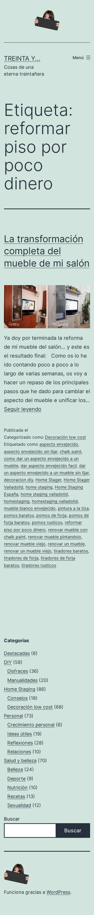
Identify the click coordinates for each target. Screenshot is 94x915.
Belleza (15, 769)
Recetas (16, 796)
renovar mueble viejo (24, 543)
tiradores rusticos (38, 565)
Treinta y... (22, 58)
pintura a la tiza (73, 508)
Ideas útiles (19, 734)
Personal (13, 716)
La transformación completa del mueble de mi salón (47, 251)
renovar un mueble (66, 543)
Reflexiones (20, 742)
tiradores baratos (71, 550)
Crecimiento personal (31, 724)
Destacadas (17, 653)
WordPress (58, 892)
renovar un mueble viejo (27, 550)
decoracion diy (18, 479)
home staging (39, 487)
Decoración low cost (65, 437)
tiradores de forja (21, 558)
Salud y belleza (20, 760)
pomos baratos (19, 515)
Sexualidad (19, 805)
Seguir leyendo (22, 409)
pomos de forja (51, 515)
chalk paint (70, 451)
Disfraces (17, 671)
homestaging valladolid (55, 501)
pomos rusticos (47, 522)
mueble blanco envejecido (30, 508)
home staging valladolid (44, 494)
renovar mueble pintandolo (54, 536)
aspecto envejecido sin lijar (30, 451)
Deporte (16, 778)
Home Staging (19, 689)
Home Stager (48, 479)
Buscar (12, 819)
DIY (8, 662)
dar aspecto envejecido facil (49, 465)
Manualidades (22, 680)
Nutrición (17, 787)
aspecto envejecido (58, 444)
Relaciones (19, 751)
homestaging (17, 501)
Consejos (17, 698)
